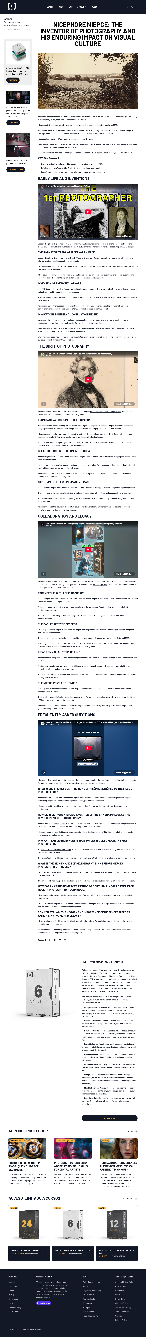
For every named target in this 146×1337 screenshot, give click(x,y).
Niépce (50, 116)
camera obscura (60, 823)
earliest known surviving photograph (56, 849)
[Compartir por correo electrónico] (65, 940)
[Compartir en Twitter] (55, 940)
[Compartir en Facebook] (50, 940)
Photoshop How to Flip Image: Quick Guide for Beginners (24, 1166)
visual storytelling (100, 584)
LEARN (50, 7)
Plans (10, 1303)
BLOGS (94, 7)
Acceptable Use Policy (124, 1282)
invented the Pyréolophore (80, 289)
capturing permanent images (122, 247)
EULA (117, 1295)
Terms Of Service (122, 1311)
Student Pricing (14, 1307)
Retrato (86, 1286)
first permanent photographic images (105, 411)
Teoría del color (89, 1299)
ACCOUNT (81, 7)
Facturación (13, 1299)
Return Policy (120, 1299)
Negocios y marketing (92, 1290)
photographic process (47, 610)
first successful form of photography (79, 638)
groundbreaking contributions (99, 244)
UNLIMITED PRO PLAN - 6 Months (102, 962)
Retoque (86, 1307)
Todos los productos (91, 1282)
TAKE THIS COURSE (16, 169)
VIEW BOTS (13, 80)
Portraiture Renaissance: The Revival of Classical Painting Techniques (118, 1166)
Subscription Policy (123, 1307)
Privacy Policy (121, 1320)
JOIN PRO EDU (110, 1118)
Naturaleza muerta (90, 1316)
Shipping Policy (121, 1303)
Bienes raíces (88, 1311)
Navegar (11, 1295)
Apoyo (11, 1290)
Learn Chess (13, 1311)
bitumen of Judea (90, 456)
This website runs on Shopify (32, 1329)
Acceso (11, 1282)
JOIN (71, 7)
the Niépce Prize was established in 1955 (87, 688)
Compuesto (87, 1303)
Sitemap (118, 1316)
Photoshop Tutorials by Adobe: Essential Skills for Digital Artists (71, 1166)
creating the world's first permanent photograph (88, 125)
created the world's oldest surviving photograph (90, 487)
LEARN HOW (13, 123)
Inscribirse (12, 1286)
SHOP (61, 7)
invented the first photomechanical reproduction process (67, 797)
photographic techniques (52, 924)
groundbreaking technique (70, 872)
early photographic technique (92, 800)
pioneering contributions (59, 932)
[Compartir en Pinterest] (60, 940)
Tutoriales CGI (88, 1295)
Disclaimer (119, 1290)
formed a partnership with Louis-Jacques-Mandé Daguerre (75, 598)
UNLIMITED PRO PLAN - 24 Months (26, 1250)
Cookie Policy (121, 1286)
